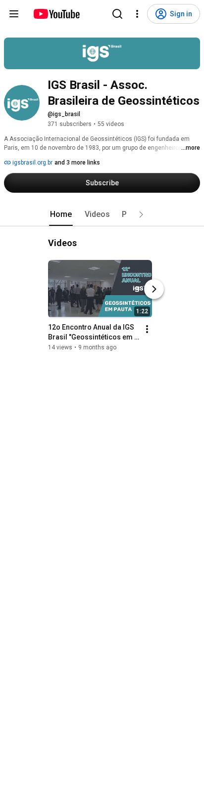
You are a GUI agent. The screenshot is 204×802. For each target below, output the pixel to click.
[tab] (61, 214)
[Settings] (137, 14)
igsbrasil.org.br (31, 162)
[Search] (117, 14)
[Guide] (14, 14)
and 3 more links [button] (77, 162)
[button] (141, 214)
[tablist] (102, 214)
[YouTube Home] (56, 14)
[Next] (154, 289)
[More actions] (147, 329)
